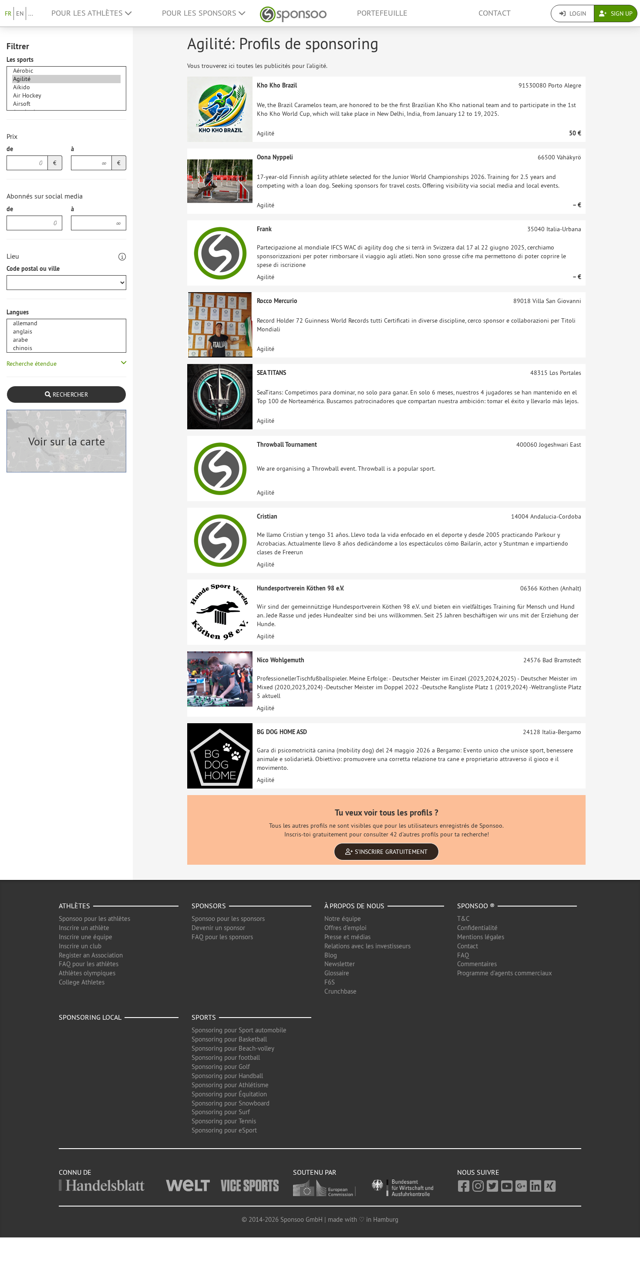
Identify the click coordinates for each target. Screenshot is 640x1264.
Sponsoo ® (476, 905)
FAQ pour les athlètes (88, 964)
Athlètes (74, 905)
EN (20, 13)
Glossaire (336, 973)
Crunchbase (340, 991)
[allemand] (66, 323)
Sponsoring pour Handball (227, 1076)
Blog (330, 955)
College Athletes (81, 982)
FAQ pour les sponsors (222, 937)
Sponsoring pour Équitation (229, 1094)
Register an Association (91, 955)
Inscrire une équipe (85, 937)
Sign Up (621, 13)
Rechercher (69, 394)
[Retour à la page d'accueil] (293, 13)
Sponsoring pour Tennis (224, 1121)
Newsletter (339, 964)
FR (8, 13)
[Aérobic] (66, 71)
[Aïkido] (66, 87)
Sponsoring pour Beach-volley (233, 1048)
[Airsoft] (66, 104)
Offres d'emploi (345, 928)
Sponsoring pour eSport (224, 1130)
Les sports (20, 60)
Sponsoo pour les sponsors (228, 918)
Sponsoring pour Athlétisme (230, 1085)
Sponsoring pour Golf (221, 1066)
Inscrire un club (80, 946)
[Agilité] (66, 79)
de (10, 149)
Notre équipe (342, 918)
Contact (494, 13)
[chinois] (66, 348)
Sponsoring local (90, 1017)
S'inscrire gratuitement (390, 852)
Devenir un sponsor (218, 928)
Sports (204, 1017)
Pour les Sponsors (200, 13)
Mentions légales (480, 937)
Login (577, 13)
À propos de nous (354, 905)
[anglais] (66, 331)
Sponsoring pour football (226, 1057)
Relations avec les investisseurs (367, 946)
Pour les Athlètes (88, 13)
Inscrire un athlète (84, 928)
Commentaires (477, 964)
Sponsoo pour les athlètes (94, 918)
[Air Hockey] (66, 95)
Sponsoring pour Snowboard (230, 1103)
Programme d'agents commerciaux (504, 973)
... (30, 13)
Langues (18, 312)
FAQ (463, 955)
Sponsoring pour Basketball (229, 1039)
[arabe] (66, 340)
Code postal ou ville (33, 269)
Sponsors (209, 905)
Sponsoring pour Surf (221, 1112)
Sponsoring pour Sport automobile (239, 1030)
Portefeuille (382, 13)
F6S (329, 982)
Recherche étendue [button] (32, 363)
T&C (463, 918)
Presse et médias (347, 937)
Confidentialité (477, 928)
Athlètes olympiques (87, 973)
